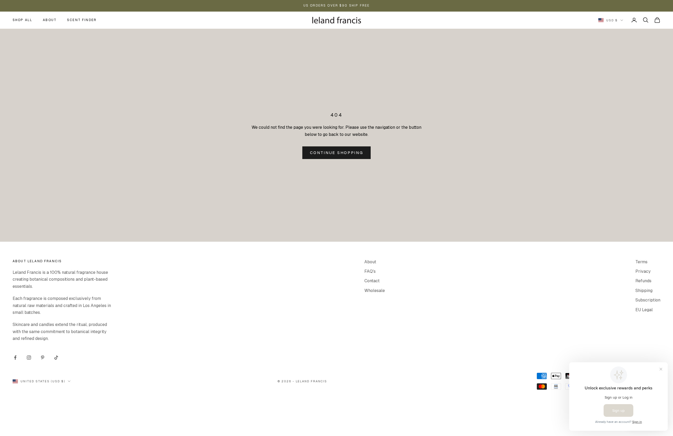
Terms (641, 262)
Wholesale (374, 290)
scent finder (81, 20)
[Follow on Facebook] (15, 357)
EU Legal (644, 310)
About (50, 20)
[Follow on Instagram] (29, 357)
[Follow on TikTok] (56, 357)
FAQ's (370, 271)
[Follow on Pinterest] (42, 357)
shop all (22, 20)
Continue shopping (336, 152)
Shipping (643, 290)
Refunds (643, 281)
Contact (372, 281)
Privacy (643, 271)
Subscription (647, 300)
